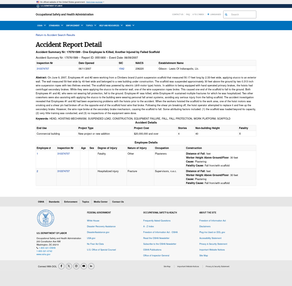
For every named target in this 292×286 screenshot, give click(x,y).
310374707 (43, 68)
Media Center (101, 201)
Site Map (203, 255)
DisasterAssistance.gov (98, 232)
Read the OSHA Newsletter (156, 238)
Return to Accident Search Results (55, 35)
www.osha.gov (43, 254)
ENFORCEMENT (73, 25)
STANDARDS (54, 25)
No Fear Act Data (95, 243)
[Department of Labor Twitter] (69, 266)
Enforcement (70, 201)
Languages (215, 14)
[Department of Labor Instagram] (76, 266)
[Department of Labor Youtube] (84, 266)
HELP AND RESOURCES (109, 25)
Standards (54, 201)
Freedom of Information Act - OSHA (160, 232)
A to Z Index (198, 14)
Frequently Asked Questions (156, 220)
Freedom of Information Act (212, 220)
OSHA (40, 25)
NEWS (128, 25)
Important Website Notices (212, 249)
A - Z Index (148, 226)
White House (93, 220)
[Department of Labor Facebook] (61, 266)
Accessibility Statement (210, 238)
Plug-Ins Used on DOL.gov (212, 232)
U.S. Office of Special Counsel (101, 249)
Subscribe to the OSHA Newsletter (159, 243)
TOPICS (89, 25)
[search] (226, 14)
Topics (85, 201)
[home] (45, 217)
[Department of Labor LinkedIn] (91, 266)
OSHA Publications (152, 249)
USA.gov (91, 238)
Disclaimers (204, 226)
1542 (121, 68)
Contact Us (177, 14)
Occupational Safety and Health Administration (65, 14)
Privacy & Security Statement (213, 243)
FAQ (188, 14)
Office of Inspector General (156, 255)
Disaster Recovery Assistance (101, 226)
